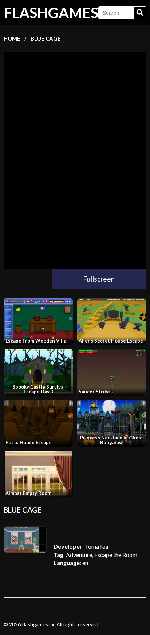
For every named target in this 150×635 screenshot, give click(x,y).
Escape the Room (115, 554)
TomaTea (96, 546)
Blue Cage (46, 38)
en (85, 562)
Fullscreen (99, 279)
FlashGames (51, 12)
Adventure (79, 554)
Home (12, 38)
